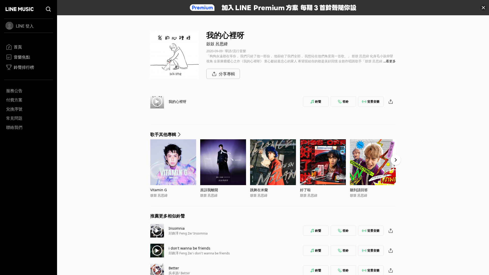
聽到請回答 (359, 190)
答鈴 (346, 101)
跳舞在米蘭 (259, 190)
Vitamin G (158, 190)
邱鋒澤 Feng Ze (180, 233)
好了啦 (305, 190)
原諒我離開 (209, 190)
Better (174, 268)
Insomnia (177, 228)
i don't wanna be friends (189, 248)
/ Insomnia (199, 233)
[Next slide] (396, 160)
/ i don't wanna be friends (210, 253)
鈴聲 (318, 101)
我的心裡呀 (177, 101)
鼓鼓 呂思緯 (217, 44)
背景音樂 (373, 101)
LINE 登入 (25, 26)
